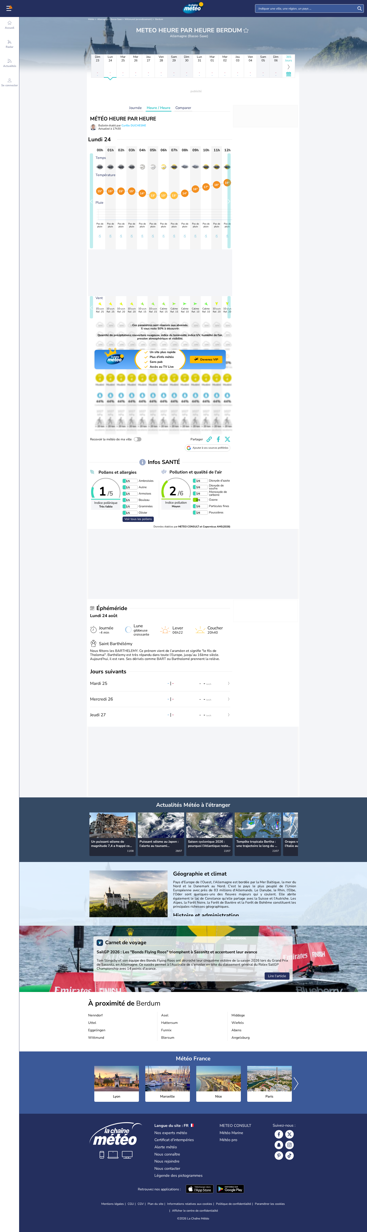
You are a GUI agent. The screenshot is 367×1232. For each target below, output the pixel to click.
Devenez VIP (209, 359)
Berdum (159, 19)
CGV (141, 1204)
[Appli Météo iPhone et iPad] (199, 1189)
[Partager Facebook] (218, 439)
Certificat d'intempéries (174, 1139)
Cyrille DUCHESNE (133, 125)
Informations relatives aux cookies (189, 1204)
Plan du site (155, 1204)
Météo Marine (231, 1132)
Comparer (183, 107)
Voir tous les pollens (138, 519)
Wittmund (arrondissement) (138, 19)
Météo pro (228, 1139)
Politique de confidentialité (233, 1204)
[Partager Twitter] (227, 439)
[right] (294, 829)
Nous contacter (167, 1168)
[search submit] (359, 8)
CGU (131, 1204)
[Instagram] (289, 1145)
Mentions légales (112, 1204)
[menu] (9, 8)
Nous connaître (167, 1154)
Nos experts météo (170, 1132)
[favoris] (246, 30)
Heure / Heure (158, 107)
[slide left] (91, 200)
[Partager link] (209, 439)
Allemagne (102, 19)
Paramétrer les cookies (270, 1204)
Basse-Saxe (116, 19)
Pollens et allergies (118, 472)
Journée (135, 107)
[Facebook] (279, 1134)
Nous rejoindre (166, 1161)
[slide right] (229, 200)
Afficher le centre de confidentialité (195, 1210)
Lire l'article (277, 976)
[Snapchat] (279, 1145)
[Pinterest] (279, 1155)
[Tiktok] (289, 1155)
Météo (91, 19)
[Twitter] (289, 1134)
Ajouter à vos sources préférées (210, 447)
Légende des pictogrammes (178, 1175)
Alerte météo (165, 1147)
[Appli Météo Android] (230, 1189)
